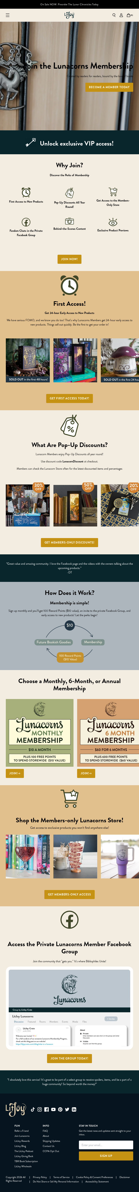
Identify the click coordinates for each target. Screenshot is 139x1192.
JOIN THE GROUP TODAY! (69, 1058)
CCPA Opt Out (51, 1151)
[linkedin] (74, 1109)
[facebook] (46, 1109)
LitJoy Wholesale (22, 1166)
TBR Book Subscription (26, 1161)
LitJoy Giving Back (23, 1156)
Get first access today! (69, 398)
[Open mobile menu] (7, 15)
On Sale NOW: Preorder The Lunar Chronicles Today (69, 4)
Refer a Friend (21, 1131)
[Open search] (114, 15)
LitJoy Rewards (22, 1141)
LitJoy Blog (20, 1146)
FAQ (45, 1131)
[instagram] (39, 1109)
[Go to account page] (121, 15)
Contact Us (48, 1146)
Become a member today (109, 87)
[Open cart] (128, 15)
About (46, 1136)
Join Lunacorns (22, 1136)
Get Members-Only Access (69, 894)
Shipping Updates (51, 1141)
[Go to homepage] (69, 15)
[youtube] (53, 1109)
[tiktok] (33, 1109)
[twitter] (67, 1109)
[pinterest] (60, 1109)
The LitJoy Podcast (23, 1151)
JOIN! (13, 773)
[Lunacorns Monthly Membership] (39, 733)
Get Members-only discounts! (70, 542)
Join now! (69, 259)
